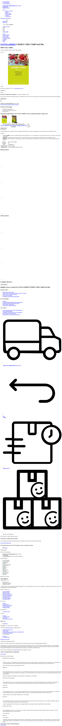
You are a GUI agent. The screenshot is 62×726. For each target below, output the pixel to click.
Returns (6, 12)
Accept (8, 723)
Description (4, 129)
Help (4, 9)
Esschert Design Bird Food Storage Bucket (11, 303)
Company (5, 636)
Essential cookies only (15, 723)
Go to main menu (6, 1)
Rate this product (4, 284)
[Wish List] (4, 28)
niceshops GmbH (9, 627)
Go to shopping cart (6, 3)
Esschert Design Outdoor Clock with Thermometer (12, 310)
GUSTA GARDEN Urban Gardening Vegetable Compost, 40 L (14, 125)
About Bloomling (6, 616)
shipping (6, 7)
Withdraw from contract (5, 639)
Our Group (5, 617)
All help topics (8, 16)
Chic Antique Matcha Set (8, 311)
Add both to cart (4, 128)
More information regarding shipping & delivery (9, 104)
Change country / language (13, 625)
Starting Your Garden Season (8, 292)
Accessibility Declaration (7, 633)
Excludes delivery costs (18, 88)
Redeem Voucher (6, 607)
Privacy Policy (5, 630)
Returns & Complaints (7, 595)
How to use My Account (7, 594)
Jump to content (6, 2)
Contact (4, 615)
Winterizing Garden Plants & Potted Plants (11, 296)
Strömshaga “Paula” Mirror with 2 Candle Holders (12, 312)
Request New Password (7, 605)
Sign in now (5, 22)
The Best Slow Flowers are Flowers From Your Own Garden (14, 293)
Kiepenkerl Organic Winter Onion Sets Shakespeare (13, 302)
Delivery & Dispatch (7, 593)
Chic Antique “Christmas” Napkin (9, 313)
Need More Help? (6, 599)
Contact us (7, 15)
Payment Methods (6, 591)
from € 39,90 (12, 5)
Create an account (6, 26)
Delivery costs (8, 13)
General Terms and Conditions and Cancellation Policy (13, 631)
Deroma (4, 301)
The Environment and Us (8, 618)
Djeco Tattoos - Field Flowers (8, 304)
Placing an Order (6, 592)
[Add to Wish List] (0, 100)
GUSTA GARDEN (8, 44)
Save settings (3, 723)
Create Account (6, 604)
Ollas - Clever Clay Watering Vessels (10, 294)
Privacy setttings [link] (6, 634)
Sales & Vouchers (6, 596)
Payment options (8, 14)
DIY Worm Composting (7, 295)
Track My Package (6, 606)
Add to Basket (3, 98)
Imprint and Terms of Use (8, 629)
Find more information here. (5, 542)
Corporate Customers (7, 598)
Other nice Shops (6, 637)
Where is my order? (9, 10)
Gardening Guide (6, 611)
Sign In (4, 603)
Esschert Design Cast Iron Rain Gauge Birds (11, 314)
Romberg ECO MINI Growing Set (9, 305)
